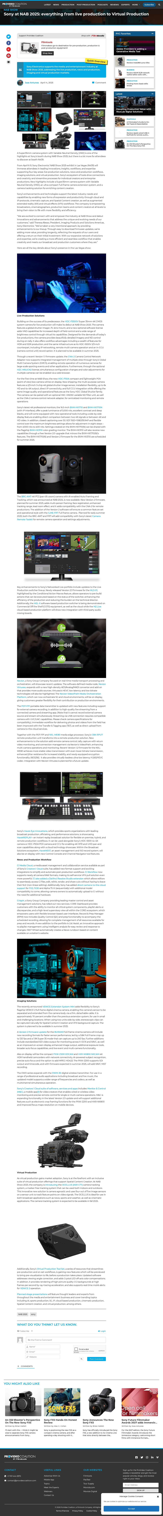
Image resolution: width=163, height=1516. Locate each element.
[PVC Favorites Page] (152, 33)
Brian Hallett (20, 1426)
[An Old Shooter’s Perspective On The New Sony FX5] (120, 143)
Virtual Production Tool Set (51, 1269)
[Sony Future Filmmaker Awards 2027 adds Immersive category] (140, 1402)
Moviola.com (89, 1487)
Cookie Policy (91, 1511)
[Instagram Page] (147, 1457)
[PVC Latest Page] (152, 94)
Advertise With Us (52, 1476)
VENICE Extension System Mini (59, 1006)
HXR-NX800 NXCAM (88, 1054)
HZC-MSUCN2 (24, 370)
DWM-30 (56, 1073)
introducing (51, 1185)
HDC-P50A (63, 379)
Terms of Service (62, 1511)
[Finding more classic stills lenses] (120, 83)
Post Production (86, 5)
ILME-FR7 (53, 513)
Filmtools (87, 1476)
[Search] (159, 5)
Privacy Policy (77, 1511)
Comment (100, 82)
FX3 (31, 888)
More (135, 5)
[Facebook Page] (136, 1457)
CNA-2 (71, 356)
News (56, 5)
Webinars (48, 1491)
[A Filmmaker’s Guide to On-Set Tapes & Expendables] (120, 121)
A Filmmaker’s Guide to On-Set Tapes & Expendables (138, 123)
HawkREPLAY (24, 837)
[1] (38, 1092)
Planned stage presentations (32, 1294)
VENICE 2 (25, 1288)
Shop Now (47, 53)
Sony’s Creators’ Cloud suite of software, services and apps (47, 1088)
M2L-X (37, 603)
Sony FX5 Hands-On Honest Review (60, 1421)
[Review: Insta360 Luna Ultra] (120, 61)
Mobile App (49, 1480)
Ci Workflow (91, 872)
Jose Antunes (32, 82)
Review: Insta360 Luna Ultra (138, 63)
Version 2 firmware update (33, 1032)
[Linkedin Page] (152, 1457)
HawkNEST (45, 850)
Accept (131, 1508)
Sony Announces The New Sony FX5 (98, 1421)
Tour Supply (88, 1484)
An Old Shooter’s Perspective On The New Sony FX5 (139, 145)
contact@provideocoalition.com (21, 1480)
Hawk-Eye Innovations (35, 831)
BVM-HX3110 (36, 430)
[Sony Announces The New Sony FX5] (101, 1402)
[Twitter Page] (142, 1457)
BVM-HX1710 (76, 407)
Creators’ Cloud (34, 869)
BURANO (59, 1032)
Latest (47, 5)
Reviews (114, 5)
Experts (125, 5)
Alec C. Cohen (60, 1426)
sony (33, 1314)
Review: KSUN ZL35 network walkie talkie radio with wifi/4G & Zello (138, 75)
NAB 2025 (22, 1314)
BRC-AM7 (26, 496)
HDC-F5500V (71, 321)
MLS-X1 (93, 590)
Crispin (20, 900)
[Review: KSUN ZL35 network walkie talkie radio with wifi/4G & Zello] (120, 72)
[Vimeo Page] (157, 1457)
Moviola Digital (90, 1491)
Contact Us (49, 1495)
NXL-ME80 (54, 735)
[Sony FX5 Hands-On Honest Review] (62, 1402)
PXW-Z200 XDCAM (63, 1054)
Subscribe (149, 5)
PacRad (86, 1480)
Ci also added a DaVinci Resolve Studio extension (58, 878)
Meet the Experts (51, 1487)
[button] (158, 1496)
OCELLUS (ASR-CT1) (72, 1185)
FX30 (36, 888)
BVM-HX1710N (95, 407)
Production (68, 5)
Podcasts (103, 5)
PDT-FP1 (25, 706)
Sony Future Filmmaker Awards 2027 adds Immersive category (139, 1423)
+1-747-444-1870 (14, 1476)
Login (103, 1331)
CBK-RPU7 (97, 735)
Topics (47, 1484)
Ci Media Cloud (25, 865)
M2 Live (97, 606)
